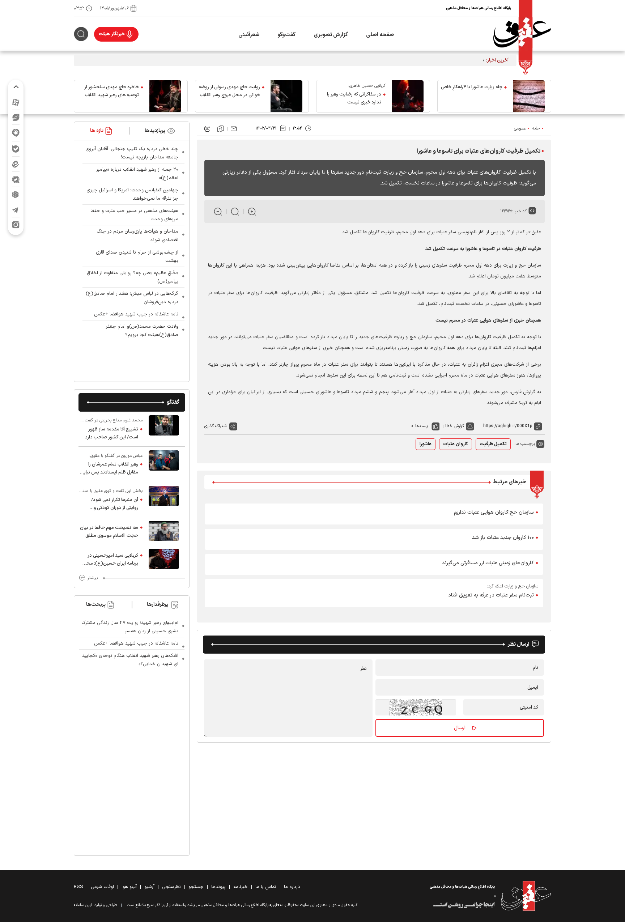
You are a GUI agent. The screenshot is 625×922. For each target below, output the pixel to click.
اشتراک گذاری (216, 426)
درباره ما (292, 887)
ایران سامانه (83, 905)
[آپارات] (16, 102)
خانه (536, 128)
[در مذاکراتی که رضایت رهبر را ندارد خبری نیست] (408, 96)
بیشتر (92, 578)
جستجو (196, 887)
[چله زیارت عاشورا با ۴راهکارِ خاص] (529, 96)
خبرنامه (240, 887)
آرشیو (149, 887)
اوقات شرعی (102, 887)
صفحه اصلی (380, 35)
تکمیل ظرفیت (493, 444)
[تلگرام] (16, 209)
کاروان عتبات (455, 444)
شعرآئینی (248, 35)
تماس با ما (265, 887)
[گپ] (16, 179)
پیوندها (218, 887)
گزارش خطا (454, 426)
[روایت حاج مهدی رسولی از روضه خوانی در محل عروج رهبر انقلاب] (286, 96)
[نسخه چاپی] (207, 128)
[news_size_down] (217, 211)
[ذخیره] (220, 128)
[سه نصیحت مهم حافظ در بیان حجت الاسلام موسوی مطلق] (164, 531)
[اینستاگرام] (16, 225)
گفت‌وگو (286, 35)
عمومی (520, 128)
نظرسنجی (171, 887)
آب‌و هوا (129, 887)
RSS (78, 887)
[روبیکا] (16, 194)
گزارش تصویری (331, 35)
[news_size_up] (251, 211)
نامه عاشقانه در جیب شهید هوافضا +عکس (136, 314)
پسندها (421, 426)
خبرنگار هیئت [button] (112, 34)
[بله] (16, 149)
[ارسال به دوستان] (233, 128)
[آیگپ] (16, 132)
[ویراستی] (16, 117)
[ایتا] (16, 164)
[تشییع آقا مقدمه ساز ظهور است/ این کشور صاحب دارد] (164, 429)
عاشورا (425, 444)
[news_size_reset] (234, 211)
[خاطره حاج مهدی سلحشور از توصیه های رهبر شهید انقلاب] (165, 96)
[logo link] (522, 34)
